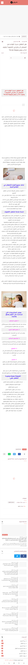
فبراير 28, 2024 (14, 620)
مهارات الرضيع (14, 653)
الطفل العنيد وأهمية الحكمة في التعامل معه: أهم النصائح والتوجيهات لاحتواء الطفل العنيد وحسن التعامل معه (10, 573)
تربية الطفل (14, 643)
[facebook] (24, 556)
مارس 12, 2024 (14, 591)
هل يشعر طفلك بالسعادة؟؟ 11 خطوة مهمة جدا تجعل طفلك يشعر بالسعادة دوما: (10, 616)
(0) (2, 53)
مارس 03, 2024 (14, 599)
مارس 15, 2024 (14, 570)
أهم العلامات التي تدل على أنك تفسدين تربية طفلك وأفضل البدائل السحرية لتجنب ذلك (9, 602)
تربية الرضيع (14, 641)
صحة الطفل (14, 651)
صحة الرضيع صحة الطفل (14, 648)
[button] (19, 454)
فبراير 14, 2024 (14, 627)
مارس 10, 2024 (14, 606)
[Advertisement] (14, 20)
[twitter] (17, 556)
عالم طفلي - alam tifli (9, 660)
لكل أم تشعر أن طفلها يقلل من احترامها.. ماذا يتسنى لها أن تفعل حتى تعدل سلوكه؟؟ (9, 623)
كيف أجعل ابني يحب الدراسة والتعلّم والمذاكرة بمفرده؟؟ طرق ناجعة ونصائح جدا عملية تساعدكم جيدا (14, 540)
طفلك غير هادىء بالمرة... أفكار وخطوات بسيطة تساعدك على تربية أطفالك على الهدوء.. (10, 594)
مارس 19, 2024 (14, 562)
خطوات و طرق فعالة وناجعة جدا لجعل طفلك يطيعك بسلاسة (10, 587)
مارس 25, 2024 (14, 612)
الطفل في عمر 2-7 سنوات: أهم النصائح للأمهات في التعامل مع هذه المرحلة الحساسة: (10, 565)
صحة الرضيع (16, 41)
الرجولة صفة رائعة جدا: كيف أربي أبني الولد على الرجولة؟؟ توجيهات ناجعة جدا (10, 608)
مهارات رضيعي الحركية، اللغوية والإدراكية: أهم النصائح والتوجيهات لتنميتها (10, 630)
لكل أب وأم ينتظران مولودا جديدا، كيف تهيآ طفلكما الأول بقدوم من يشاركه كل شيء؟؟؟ (10, 36)
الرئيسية (23, 41)
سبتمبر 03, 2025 (23, 537)
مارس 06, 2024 (14, 585)
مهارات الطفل (14, 656)
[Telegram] (11, 556)
